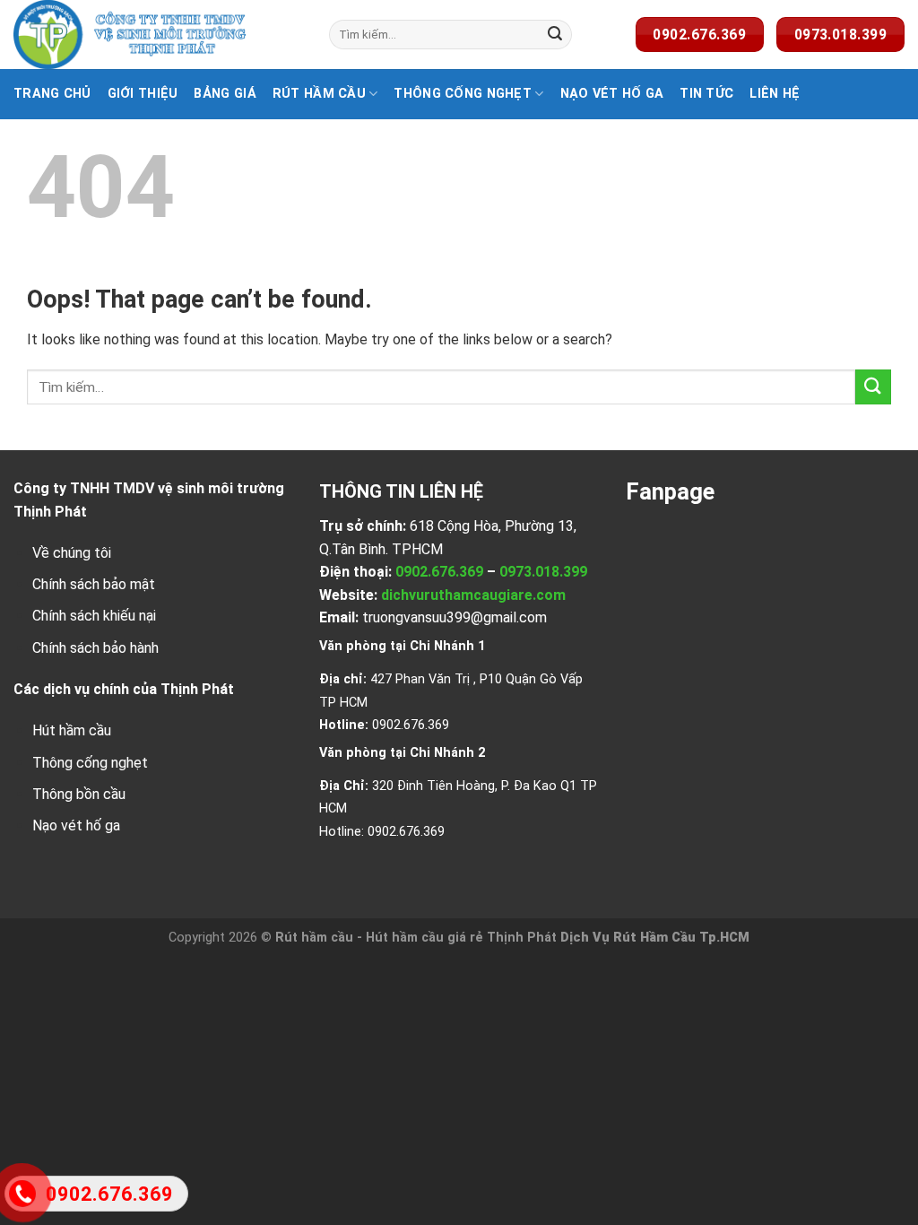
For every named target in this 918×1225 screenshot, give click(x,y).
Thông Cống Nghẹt (463, 93)
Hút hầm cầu (71, 730)
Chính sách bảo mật (93, 584)
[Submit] (555, 35)
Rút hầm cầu (319, 93)
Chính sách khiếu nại (94, 615)
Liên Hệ (774, 93)
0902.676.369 (439, 571)
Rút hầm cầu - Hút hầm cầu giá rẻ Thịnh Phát (416, 937)
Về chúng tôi (71, 552)
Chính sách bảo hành (95, 647)
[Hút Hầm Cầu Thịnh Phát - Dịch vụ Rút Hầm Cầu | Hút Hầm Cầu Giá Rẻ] (157, 34)
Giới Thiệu (143, 93)
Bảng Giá (224, 93)
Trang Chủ (52, 93)
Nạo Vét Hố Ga (612, 93)
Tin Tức (706, 93)
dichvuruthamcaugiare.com (473, 595)
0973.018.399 (543, 571)
